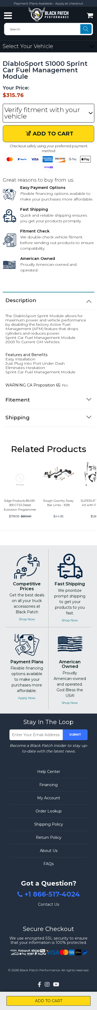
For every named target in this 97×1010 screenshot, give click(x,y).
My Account (48, 798)
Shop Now (27, 619)
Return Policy (48, 837)
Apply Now (27, 698)
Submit (75, 734)
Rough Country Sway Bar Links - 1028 (58, 503)
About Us (48, 850)
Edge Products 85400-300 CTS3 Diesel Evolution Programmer (20, 505)
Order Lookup (49, 811)
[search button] (86, 29)
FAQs (48, 863)
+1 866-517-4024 (52, 894)
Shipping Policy (48, 824)
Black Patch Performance (40, 970)
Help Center (48, 771)
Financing (48, 784)
